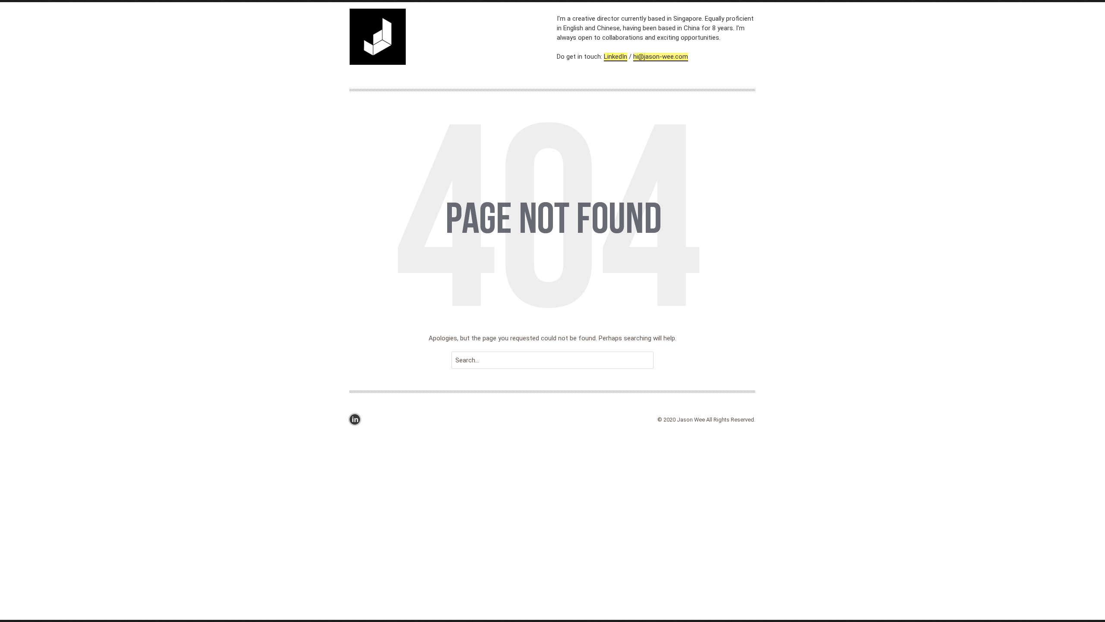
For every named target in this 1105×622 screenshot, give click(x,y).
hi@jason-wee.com (660, 56)
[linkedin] (357, 419)
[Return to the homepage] (453, 38)
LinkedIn (615, 56)
